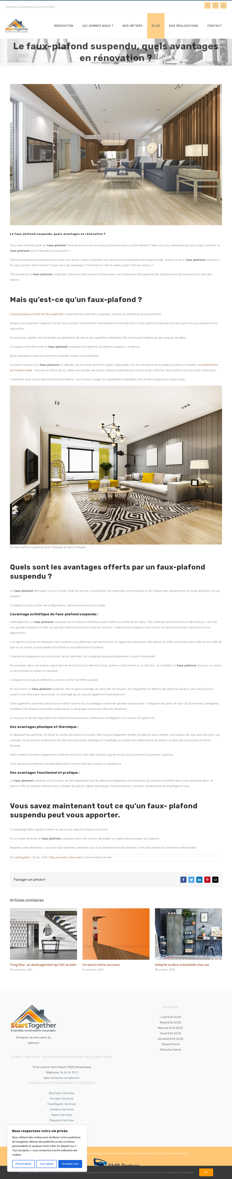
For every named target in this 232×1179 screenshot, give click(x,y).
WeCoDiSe (154, 1153)
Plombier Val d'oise (61, 1098)
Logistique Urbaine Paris (174, 1153)
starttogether (22, 857)
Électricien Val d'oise (61, 1093)
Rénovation (76, 857)
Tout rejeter (47, 1163)
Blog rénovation (59, 857)
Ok (206, 1172)
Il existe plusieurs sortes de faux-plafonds (36, 314)
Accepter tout (70, 1163)
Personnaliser (23, 1163)
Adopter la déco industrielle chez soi (182, 965)
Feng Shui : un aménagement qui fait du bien (43, 965)
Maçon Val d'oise (61, 1115)
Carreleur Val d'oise (62, 1109)
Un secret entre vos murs (101, 965)
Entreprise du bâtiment (65, 1078)
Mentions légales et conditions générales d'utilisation (100, 1153)
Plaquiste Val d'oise (61, 1120)
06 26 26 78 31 (69, 1072)
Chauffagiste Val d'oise (61, 1104)
